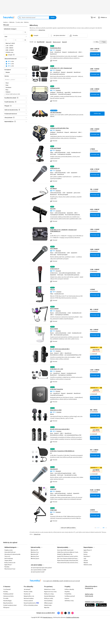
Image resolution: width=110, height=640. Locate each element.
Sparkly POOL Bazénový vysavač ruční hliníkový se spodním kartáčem (68, 556)
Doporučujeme (88, 547)
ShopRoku (67, 592)
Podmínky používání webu (72, 617)
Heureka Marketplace (49, 596)
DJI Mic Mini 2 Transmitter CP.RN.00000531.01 (62, 451)
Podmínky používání (8, 594)
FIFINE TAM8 (53, 510)
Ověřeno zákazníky (69, 589)
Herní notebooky (8, 558)
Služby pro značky (48, 598)
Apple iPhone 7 (8, 565)
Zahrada (86, 560)
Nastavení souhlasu (29, 598)
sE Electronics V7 (54, 269)
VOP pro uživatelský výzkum (31, 605)
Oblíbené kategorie (10, 547)
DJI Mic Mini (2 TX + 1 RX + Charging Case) (61, 68)
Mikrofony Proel (35, 556)
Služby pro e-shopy (49, 594)
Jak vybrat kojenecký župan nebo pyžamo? (41, 568)
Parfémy (86, 552)
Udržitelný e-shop (69, 601)
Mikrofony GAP (34, 554)
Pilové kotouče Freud (9, 569)
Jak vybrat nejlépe (36, 565)
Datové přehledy (48, 601)
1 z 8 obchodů (93, 394)
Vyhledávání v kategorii (10, 29)
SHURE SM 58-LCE (55, 168)
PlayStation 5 (87, 556)
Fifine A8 (52, 289)
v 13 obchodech (94, 492)
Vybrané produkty (62, 547)
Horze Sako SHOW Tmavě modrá (65, 550)
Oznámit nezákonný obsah (10, 605)
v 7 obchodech (93, 452)
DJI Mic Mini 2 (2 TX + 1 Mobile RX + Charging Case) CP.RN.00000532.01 (63, 230)
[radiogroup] (15, 64)
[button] (13, 32)
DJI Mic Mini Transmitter (56, 389)
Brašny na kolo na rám (9, 563)
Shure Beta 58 (54, 469)
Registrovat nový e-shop (50, 592)
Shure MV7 (53, 209)
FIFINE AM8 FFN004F (55, 148)
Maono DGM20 (54, 329)
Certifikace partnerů (70, 596)
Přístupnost (6, 607)
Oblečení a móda (88, 565)
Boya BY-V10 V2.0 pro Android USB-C (60, 349)
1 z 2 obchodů (93, 354)
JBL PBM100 (53, 188)
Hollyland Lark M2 (55, 88)
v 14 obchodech (94, 191)
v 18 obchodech (94, 171)
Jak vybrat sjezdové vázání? (38, 572)
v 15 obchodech (94, 50)
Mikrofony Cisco (35, 552)
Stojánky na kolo (8, 550)
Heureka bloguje (7, 601)
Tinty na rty (7, 556)
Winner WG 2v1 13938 (55, 410)
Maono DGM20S (54, 309)
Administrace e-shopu (49, 589)
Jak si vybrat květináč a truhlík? (38, 570)
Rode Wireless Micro (55, 48)
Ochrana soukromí (28, 601)
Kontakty (5, 592)
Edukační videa (48, 605)
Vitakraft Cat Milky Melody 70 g (64, 554)
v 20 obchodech (94, 251)
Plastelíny (6, 567)
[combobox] (33, 17)
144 (103, 528)
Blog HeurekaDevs (8, 603)
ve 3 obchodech (94, 412)
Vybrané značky (35, 547)
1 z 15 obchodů (93, 474)
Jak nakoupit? (27, 589)
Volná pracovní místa (8, 596)
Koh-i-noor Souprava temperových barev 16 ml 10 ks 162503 (68, 558)
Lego (85, 558)
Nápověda (46, 607)
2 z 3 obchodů (93, 434)
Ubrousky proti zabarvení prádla (12, 554)
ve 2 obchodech (94, 151)
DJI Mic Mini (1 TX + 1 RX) (56, 369)
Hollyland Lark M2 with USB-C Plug (59, 128)
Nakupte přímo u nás (29, 596)
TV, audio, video (19, 22)
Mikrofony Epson (35, 558)
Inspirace (67, 598)
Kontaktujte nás (89, 588)
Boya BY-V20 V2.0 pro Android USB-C (60, 429)
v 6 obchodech (93, 70)
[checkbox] (4, 43)
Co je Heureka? (7, 589)
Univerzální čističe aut (9, 552)
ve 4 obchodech (94, 91)
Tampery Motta (8, 560)
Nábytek (86, 563)
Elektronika (11, 22)
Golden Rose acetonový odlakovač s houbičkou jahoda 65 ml (68, 552)
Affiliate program (48, 603)
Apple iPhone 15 (88, 550)
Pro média (5, 598)
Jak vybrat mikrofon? (55, 112)
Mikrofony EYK (34, 550)
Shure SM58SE (54, 248)
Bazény (85, 554)
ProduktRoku (68, 594)
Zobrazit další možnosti (11, 94)
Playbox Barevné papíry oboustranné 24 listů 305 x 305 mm (68, 560)
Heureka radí (27, 594)
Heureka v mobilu (28, 592)
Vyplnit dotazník (89, 596)
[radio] (4, 61)
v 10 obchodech (94, 311)
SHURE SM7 (53, 489)
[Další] (106, 528)
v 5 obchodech (93, 271)
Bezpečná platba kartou (30, 603)
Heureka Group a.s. (48, 617)
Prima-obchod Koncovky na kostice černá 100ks (68, 563)
